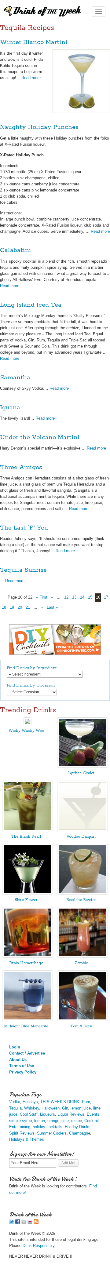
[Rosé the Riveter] (82, 893)
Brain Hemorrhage (26, 963)
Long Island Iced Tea (30, 305)
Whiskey (31, 1108)
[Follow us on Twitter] (11, 1222)
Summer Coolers (52, 1133)
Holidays (30, 1101)
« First (41, 597)
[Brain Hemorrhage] (27, 956)
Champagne (79, 1133)
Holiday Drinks (77, 1126)
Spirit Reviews (22, 1133)
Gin (65, 1108)
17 (106, 597)
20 (20, 607)
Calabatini (15, 250)
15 (90, 597)
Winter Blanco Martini (34, 42)
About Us (18, 1059)
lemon (39, 1120)
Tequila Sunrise (23, 570)
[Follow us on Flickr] (30, 1222)
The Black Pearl (26, 836)
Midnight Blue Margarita (26, 1026)
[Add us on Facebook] (17, 1222)
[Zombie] (82, 956)
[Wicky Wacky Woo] (27, 724)
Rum (86, 1101)
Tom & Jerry (81, 1026)
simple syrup (20, 1120)
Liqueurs (47, 1114)
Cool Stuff (29, 1114)
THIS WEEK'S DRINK (59, 1101)
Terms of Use (21, 1065)
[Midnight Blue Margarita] (27, 1019)
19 (12, 607)
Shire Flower (26, 899)
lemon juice (81, 1108)
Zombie (81, 963)
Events (93, 1114)
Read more (31, 77)
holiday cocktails (47, 1126)
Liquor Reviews (70, 1114)
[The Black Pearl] (27, 830)
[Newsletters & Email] (23, 1222)
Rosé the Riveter (81, 899)
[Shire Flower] (27, 893)
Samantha (15, 377)
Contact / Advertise (27, 1053)
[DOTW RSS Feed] (36, 1222)
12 (66, 597)
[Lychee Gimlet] (82, 766)
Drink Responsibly (38, 1245)
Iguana (10, 407)
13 (74, 597)
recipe (76, 1120)
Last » (52, 607)
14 (82, 597)
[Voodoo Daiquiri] (82, 830)
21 (28, 607)
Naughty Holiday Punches (39, 127)
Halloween (51, 1108)
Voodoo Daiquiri (81, 836)
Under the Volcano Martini (40, 437)
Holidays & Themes (26, 1139)
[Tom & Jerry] (82, 1019)
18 (4, 607)
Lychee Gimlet (81, 773)
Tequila (15, 1108)
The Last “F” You (24, 528)
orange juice (58, 1120)
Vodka (14, 1101)
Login (14, 1047)
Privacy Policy (22, 1072)
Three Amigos (21, 467)
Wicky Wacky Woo (26, 730)
